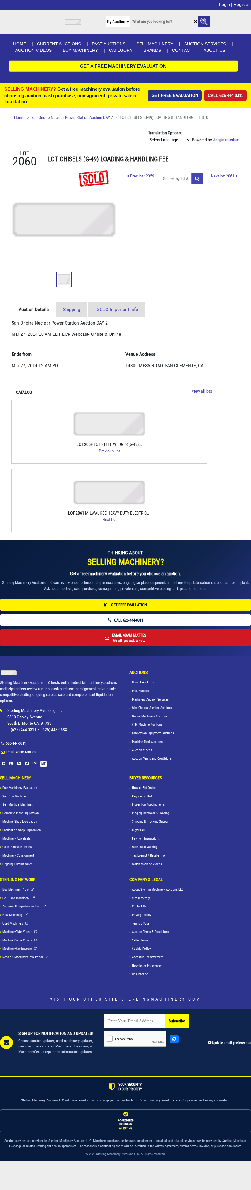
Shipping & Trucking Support (150, 821)
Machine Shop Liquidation (19, 821)
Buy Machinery (80, 50)
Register (242, 4)
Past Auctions (109, 43)
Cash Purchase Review (17, 847)
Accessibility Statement (147, 957)
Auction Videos (33, 50)
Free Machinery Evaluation (19, 788)
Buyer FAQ (138, 830)
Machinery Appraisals (16, 839)
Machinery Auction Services (150, 699)
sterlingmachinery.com (161, 999)
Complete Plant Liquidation (20, 813)
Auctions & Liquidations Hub (21, 906)
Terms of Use (140, 924)
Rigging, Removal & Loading (150, 813)
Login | (225, 4)
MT (43, 764)
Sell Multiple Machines (17, 805)
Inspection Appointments (148, 805)
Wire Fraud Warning (144, 847)
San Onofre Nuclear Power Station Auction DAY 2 (72, 117)
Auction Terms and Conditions (152, 759)
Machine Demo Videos (17, 940)
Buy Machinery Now (16, 890)
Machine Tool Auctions (147, 742)
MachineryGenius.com (17, 949)
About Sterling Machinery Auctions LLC (157, 890)
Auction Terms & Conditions (150, 932)
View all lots (202, 391)
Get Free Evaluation (175, 95)
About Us (214, 50)
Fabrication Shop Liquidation (21, 830)
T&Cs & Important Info (116, 309)
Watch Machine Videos (147, 864)
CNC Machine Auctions (147, 725)
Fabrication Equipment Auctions (153, 733)
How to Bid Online (144, 788)
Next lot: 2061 (222, 175)
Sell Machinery (155, 43)
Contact (182, 50)
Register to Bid (142, 796)
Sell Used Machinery (16, 898)
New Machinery (13, 915)
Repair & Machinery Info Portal (23, 957)
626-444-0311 (16, 743)
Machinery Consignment (18, 855)
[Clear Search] (195, 22)
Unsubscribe (140, 974)
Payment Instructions (146, 839)
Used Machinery (13, 924)
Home (19, 43)
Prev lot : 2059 (142, 175)
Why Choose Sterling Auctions (152, 708)
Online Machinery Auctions (149, 716)
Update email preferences (231, 1042)
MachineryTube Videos (17, 932)
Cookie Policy (141, 949)
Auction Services (205, 43)
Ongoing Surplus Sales (17, 864)
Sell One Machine (14, 796)
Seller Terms (140, 940)
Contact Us (139, 906)
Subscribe (177, 1021)
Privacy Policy (141, 915)
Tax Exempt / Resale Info (148, 855)
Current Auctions (59, 43)
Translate (232, 140)
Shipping (71, 309)
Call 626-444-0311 (225, 95)
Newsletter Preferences (147, 966)
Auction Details (34, 309)
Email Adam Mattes (21, 752)
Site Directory (141, 898)
